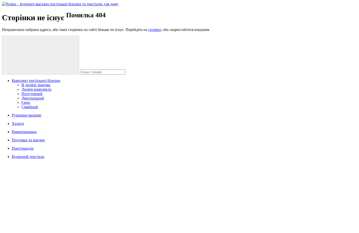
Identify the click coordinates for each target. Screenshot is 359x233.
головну (155, 30)
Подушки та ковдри (28, 140)
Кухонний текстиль (28, 157)
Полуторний (31, 94)
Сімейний (29, 107)
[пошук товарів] (40, 55)
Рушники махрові (26, 115)
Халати (18, 123)
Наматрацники (24, 132)
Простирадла (22, 148)
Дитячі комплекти (36, 89)
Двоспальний (32, 98)
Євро (25, 102)
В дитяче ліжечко (35, 85)
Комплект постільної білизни (36, 80)
